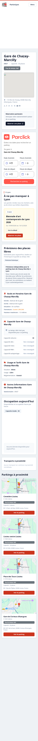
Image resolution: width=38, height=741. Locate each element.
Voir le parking (19, 513)
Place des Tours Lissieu (12, 576)
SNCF (6, 64)
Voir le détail (12, 230)
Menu (32, 5)
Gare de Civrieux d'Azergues (15, 616)
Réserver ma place (14, 235)
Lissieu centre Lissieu (12, 536)
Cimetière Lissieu (10, 496)
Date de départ (9, 169)
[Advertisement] (19, 29)
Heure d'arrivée (25, 158)
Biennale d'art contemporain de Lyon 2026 (18, 219)
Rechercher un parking (19, 181)
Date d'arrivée (9, 158)
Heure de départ (26, 169)
